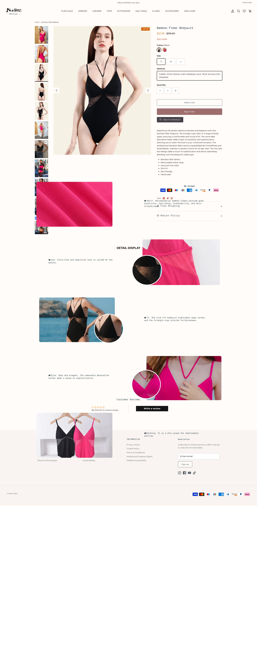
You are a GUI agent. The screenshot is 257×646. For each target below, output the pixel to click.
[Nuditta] (13, 11)
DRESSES (82, 11)
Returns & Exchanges (47, 460)
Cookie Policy (133, 448)
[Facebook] (184, 472)
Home (37, 22)
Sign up (185, 464)
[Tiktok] (194, 472)
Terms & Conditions (136, 452)
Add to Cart (189, 102)
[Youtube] (189, 472)
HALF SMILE (141, 11)
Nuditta (15, 493)
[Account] (232, 11)
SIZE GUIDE (189, 11)
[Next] (148, 90)
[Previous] (56, 90)
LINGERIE (96, 11)
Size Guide (162, 39)
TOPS (109, 11)
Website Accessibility (136, 460)
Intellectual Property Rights (139, 456)
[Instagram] (179, 472)
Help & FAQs (247, 2)
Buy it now (189, 111)
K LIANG (156, 11)
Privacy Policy (133, 445)
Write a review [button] (152, 408)
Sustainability (89, 460)
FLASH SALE (67, 11)
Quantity (161, 85)
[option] (102, 90)
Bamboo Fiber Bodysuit (50, 22)
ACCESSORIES (172, 11)
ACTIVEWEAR (123, 11)
